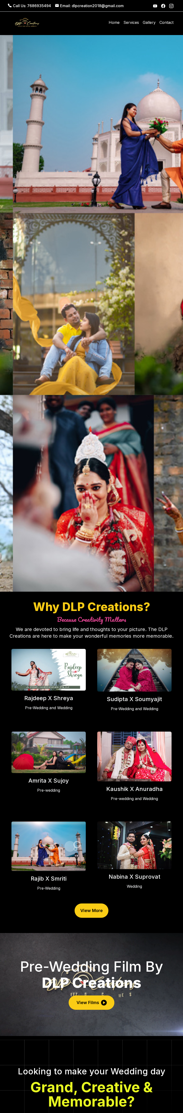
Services (131, 22)
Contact (166, 22)
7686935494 (39, 5)
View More (91, 910)
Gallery (149, 22)
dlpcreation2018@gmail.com (98, 5)
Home (114, 22)
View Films (87, 1002)
